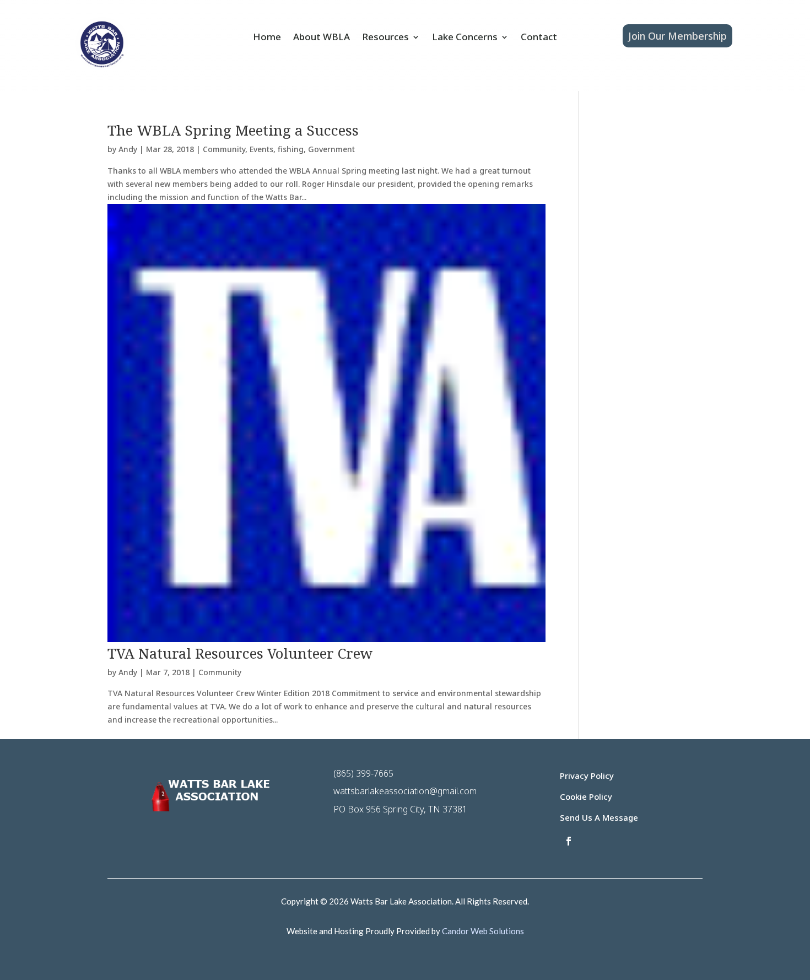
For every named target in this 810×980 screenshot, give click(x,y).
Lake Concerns (465, 38)
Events (261, 149)
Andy (127, 149)
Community (224, 149)
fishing (291, 149)
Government (331, 149)
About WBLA (321, 38)
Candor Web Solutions (483, 931)
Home (267, 38)
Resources (385, 38)
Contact (539, 38)
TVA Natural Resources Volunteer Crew (240, 653)
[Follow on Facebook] (568, 841)
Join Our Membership (677, 35)
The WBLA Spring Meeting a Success (233, 130)
